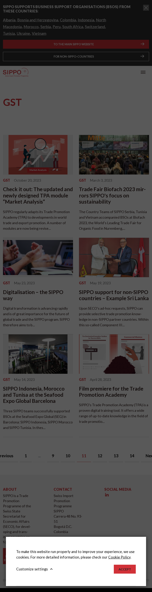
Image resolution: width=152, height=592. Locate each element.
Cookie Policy (119, 557)
